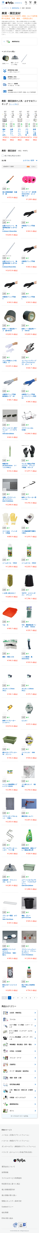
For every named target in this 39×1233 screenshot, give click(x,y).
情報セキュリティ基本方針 (12, 1201)
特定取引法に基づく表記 (11, 1184)
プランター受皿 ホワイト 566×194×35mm (27, 132)
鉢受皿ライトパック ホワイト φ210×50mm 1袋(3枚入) (9, 952)
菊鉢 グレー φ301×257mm (4, 132)
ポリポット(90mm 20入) (28, 689)
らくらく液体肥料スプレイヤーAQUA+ (9, 785)
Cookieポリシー (7, 1207)
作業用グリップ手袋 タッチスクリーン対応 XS (29, 396)
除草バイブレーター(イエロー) (9, 721)
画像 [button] (28, 166)
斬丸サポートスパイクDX (9, 986)
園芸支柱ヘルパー (27, 816)
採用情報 (5, 1172)
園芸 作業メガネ (8, 657)
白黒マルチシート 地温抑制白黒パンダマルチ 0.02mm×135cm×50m (12, 132)
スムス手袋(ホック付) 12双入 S (9, 361)
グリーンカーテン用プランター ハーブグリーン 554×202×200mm (9, 430)
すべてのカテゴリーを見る (19, 1116)
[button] (9, 179)
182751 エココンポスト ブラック (28, 594)
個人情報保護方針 (8, 1190)
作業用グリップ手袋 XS (29, 262)
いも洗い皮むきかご (9, 593)
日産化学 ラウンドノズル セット (9, 881)
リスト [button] (33, 166)
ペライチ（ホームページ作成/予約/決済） (17, 1152)
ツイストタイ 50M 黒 (29, 753)
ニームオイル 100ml (9, 563)
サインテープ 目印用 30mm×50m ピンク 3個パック (29, 194)
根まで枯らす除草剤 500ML (29, 986)
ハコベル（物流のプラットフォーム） (16, 1141)
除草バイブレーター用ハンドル (29, 498)
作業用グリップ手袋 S (9, 297)
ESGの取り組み (7, 1218)
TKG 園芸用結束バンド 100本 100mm (29, 626)
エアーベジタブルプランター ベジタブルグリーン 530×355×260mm (29, 882)
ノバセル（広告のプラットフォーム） (16, 1135)
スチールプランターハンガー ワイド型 (9, 849)
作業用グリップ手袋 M (29, 226)
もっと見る (14, 104)
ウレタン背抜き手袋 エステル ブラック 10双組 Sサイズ (29, 465)
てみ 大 (5, 625)
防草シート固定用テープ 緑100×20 (9, 329)
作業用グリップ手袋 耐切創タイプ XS (9, 395)
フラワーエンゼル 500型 (28, 429)
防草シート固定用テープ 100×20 (35, 132)
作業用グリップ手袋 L (29, 297)
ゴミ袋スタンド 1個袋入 (29, 785)
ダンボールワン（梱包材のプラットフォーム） (19, 1146)
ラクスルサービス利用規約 (12, 1178)
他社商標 (5, 1212)
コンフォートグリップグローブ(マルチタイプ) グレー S (29, 362)
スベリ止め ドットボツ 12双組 (9, 532)
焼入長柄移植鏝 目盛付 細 (9, 193)
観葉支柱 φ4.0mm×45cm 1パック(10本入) (9, 465)
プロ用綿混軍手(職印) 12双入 (29, 532)
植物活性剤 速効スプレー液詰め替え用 (29, 849)
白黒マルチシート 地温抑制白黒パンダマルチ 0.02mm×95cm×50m (9, 264)
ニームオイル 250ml (29, 563)
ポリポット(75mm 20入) (9, 689)
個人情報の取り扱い (9, 1195)
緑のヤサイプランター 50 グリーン (9, 753)
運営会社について (8, 1167)
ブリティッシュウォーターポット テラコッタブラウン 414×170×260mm (20, 132)
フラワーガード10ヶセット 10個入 (9, 817)
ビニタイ (24, 720)
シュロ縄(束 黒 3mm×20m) (28, 657)
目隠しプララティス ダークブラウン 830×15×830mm (9, 499)
